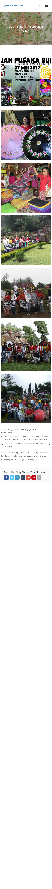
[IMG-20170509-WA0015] (26, 398)
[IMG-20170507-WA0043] (26, 240)
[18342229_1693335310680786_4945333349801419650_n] (26, 188)
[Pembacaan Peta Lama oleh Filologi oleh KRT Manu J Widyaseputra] (2, 444)
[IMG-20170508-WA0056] (26, 346)
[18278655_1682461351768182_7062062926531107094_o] (26, 82)
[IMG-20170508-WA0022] (26, 293)
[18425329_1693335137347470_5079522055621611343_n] (26, 135)
